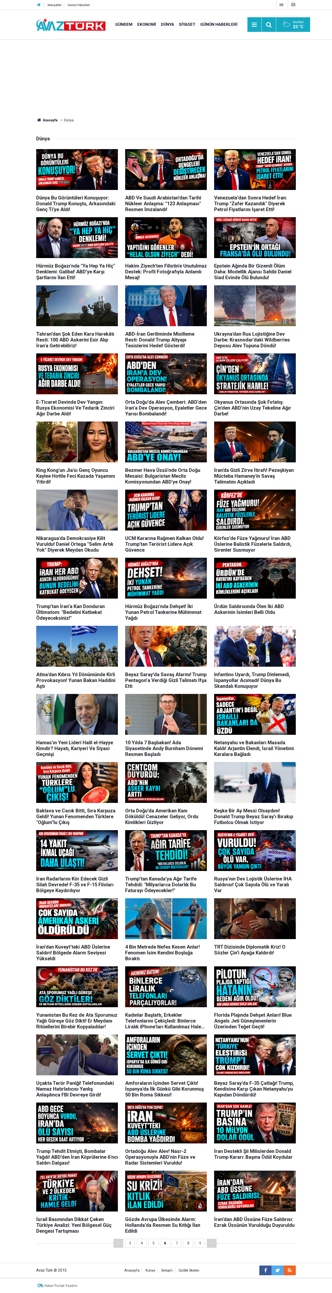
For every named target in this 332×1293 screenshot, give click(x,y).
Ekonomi (146, 24)
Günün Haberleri (79, 5)
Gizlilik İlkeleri (189, 1270)
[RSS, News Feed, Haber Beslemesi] (290, 1270)
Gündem (123, 24)
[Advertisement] (166, 76)
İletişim (167, 1270)
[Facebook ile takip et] (265, 1270)
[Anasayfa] (39, 5)
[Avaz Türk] (70, 24)
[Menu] (254, 24)
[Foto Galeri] (293, 4)
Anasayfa (132, 1270)
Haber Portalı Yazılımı (60, 1286)
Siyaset (187, 24)
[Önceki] (118, 1243)
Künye (150, 1270)
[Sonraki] (211, 1243)
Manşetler (54, 5)
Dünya (167, 24)
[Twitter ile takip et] (277, 1270)
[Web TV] (281, 4)
